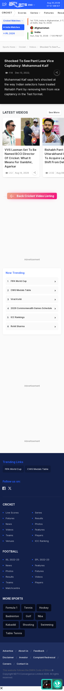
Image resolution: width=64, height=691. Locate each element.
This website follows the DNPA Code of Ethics (27, 670)
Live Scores (12, 512)
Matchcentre (13, 588)
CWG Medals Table (21, 290)
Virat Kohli (16, 299)
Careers (7, 663)
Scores (22, 12)
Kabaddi (11, 624)
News (9, 524)
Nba (40, 616)
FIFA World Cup (19, 281)
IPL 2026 (10, 33)
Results (39, 518)
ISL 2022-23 (12, 559)
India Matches (12, 27)
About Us (23, 651)
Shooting (28, 624)
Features (40, 529)
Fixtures (49, 12)
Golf (28, 616)
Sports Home (9, 47)
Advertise (8, 651)
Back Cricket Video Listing (35, 196)
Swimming (47, 624)
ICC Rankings (18, 317)
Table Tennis (14, 633)
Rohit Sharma (18, 326)
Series (34, 12)
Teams (9, 535)
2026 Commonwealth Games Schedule (31, 308)
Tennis (28, 607)
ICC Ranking (42, 541)
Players (39, 535)
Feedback (39, 651)
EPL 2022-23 (42, 559)
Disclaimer (8, 657)
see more (54, 112)
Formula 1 (11, 607)
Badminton (12, 616)
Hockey (44, 607)
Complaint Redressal (44, 657)
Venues (10, 541)
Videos (32, 47)
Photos (39, 524)
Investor (23, 657)
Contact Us (22, 663)
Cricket (7, 12)
